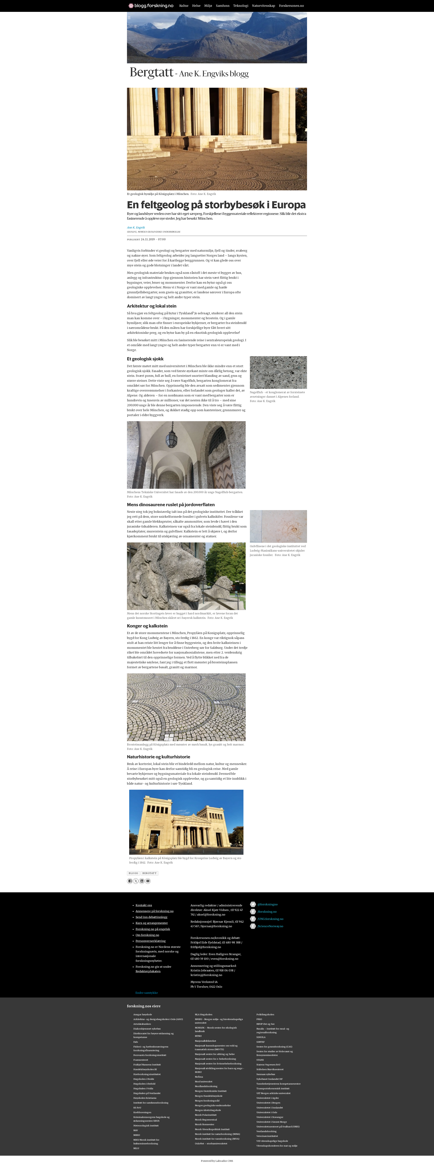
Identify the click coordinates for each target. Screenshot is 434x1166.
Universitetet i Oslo (267, 1112)
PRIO (259, 1019)
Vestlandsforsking (267, 1131)
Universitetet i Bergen (268, 1102)
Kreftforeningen (142, 1112)
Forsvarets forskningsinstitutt (149, 1055)
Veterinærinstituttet (267, 1136)
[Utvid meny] (129, 18)
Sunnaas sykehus (266, 1074)
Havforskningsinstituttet (147, 1074)
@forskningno (268, 904)
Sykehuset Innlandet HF (270, 1079)
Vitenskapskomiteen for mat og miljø (277, 1145)
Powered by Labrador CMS (217, 1160)
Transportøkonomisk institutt (273, 1088)
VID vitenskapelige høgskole (272, 1141)
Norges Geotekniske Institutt (211, 1091)
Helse (196, 6)
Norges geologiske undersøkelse (213, 1105)
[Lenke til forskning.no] (149, 4)
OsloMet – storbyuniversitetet (211, 1143)
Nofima (199, 1076)
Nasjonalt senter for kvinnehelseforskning (218, 1063)
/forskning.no (267, 911)
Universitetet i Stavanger (270, 1117)
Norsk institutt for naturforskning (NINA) (217, 1134)
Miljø (208, 6)
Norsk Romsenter (204, 1124)
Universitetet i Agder (268, 1098)
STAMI (260, 1059)
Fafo (135, 1042)
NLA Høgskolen (203, 1014)
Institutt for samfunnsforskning (151, 1102)
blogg (133, 873)
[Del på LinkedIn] (141, 881)
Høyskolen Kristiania (144, 1098)
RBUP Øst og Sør (266, 1024)
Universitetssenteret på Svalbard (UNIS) (278, 1126)
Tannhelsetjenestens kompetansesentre (279, 1083)
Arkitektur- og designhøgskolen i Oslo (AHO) (158, 1019)
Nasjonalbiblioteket (205, 1040)
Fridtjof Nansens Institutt (147, 1064)
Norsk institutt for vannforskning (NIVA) (217, 1138)
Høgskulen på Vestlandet (147, 1093)
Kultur (184, 6)
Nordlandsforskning (206, 1086)
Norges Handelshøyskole (208, 1096)
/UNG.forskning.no (270, 919)
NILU (136, 1148)
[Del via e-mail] (148, 881)
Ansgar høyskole (142, 1014)
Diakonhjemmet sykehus (147, 1028)
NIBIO (136, 1135)
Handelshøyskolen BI (145, 1069)
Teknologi (240, 6)
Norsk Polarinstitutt (206, 1115)
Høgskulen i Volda (143, 1088)
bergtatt (149, 873)
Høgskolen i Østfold (144, 1083)
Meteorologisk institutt (146, 1125)
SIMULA (261, 1037)
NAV (135, 1130)
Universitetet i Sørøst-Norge (272, 1121)
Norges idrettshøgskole (208, 1110)
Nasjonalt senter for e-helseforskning (215, 1058)
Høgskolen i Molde (143, 1079)
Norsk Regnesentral (206, 1119)
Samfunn (223, 6)
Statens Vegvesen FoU (268, 1064)
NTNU (198, 1036)
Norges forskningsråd (207, 1100)
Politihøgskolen (265, 1014)
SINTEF (261, 1042)
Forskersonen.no (291, 6)
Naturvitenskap (263, 6)
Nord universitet (203, 1081)
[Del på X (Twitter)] (136, 881)
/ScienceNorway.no (270, 926)
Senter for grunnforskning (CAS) (274, 1046)
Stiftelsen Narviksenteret (270, 1069)
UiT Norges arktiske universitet (274, 1093)
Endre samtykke (146, 992)
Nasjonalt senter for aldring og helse (215, 1054)
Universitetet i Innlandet (270, 1107)
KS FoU (137, 1107)
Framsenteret (140, 1059)
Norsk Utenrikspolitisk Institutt (212, 1129)
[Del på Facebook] (130, 881)
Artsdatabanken (142, 1024)
